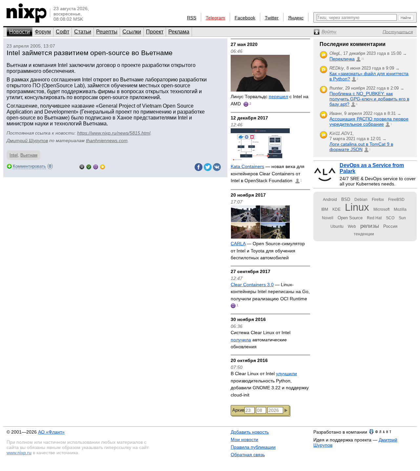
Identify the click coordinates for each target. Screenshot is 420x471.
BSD (345, 199)
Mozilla (400, 209)
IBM (324, 209)
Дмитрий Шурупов (27, 140)
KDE (336, 209)
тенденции (364, 234)
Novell (327, 218)
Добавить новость (250, 432)
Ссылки (131, 31)
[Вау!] (102, 166)
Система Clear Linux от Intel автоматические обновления (260, 339)
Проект (154, 31)
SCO (390, 218)
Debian (361, 200)
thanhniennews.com (107, 140)
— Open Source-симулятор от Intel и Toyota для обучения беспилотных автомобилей (268, 250)
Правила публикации (253, 447)
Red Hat (374, 218)
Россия (390, 226)
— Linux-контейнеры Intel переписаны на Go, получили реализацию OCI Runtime (270, 291)
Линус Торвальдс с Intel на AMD (269, 100)
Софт (62, 31)
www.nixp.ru (19, 452)
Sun (402, 218)
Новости (19, 31)
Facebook (245, 17)
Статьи (82, 31)
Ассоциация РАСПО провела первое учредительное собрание (369, 121)
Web (352, 226)
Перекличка (342, 58)
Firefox (378, 200)
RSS (191, 17)
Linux (357, 207)
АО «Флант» (51, 432)
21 (362, 58)
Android (330, 200)
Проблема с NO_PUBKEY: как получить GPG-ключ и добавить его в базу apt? (369, 99)
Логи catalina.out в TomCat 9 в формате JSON (361, 146)
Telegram (215, 17)
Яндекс (296, 17)
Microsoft (381, 209)
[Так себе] (88, 166)
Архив (238, 410)
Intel (14, 155)
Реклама (178, 31)
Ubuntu (337, 226)
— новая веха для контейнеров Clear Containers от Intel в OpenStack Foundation (267, 173)
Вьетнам (28, 155)
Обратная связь (248, 454)
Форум (43, 31)
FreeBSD (396, 200)
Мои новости (244, 439)
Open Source (350, 217)
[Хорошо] (95, 166)
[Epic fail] (81, 166)
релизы (369, 226)
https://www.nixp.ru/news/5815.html (113, 133)
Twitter (272, 17)
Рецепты (106, 31)
